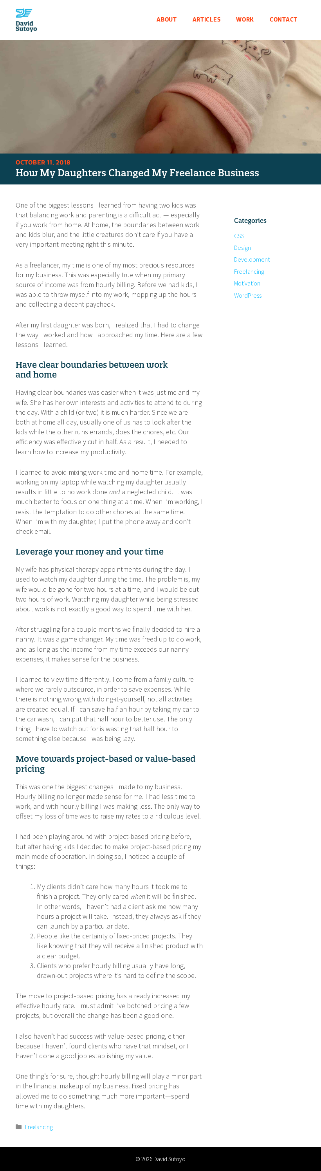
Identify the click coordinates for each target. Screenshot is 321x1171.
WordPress (247, 295)
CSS (239, 236)
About (167, 19)
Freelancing (39, 1127)
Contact (284, 19)
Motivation (247, 283)
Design (242, 247)
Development (252, 259)
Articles (207, 19)
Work (245, 19)
